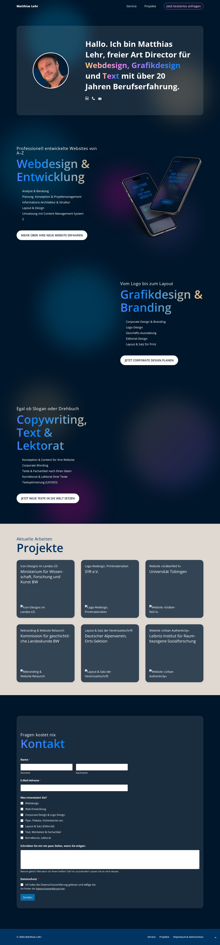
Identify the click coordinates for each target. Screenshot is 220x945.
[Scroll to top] (215, 937)
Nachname (82, 772)
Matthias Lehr (27, 6)
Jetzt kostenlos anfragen (184, 6)
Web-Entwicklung (35, 809)
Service (131, 6)
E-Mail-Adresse (30, 780)
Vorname (25, 772)
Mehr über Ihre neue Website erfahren (52, 235)
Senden (27, 897)
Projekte (150, 6)
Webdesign (32, 803)
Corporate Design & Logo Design (45, 815)
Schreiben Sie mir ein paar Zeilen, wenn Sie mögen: (53, 845)
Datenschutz (29, 879)
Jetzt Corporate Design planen (149, 360)
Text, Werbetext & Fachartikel (43, 832)
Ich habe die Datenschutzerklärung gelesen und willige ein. (60, 884)
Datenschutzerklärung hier (50, 888)
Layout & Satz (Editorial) (39, 826)
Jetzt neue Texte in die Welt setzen (48, 498)
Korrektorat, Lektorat (38, 838)
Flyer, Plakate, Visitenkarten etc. (44, 820)
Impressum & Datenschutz (188, 936)
